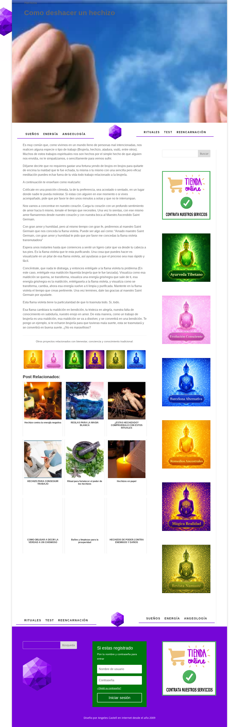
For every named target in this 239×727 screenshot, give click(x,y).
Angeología (74, 134)
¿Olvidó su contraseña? (109, 688)
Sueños (32, 134)
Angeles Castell (107, 718)
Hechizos (30, 2)
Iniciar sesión (119, 698)
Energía (50, 134)
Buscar (204, 153)
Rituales (152, 132)
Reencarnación (191, 132)
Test (168, 132)
